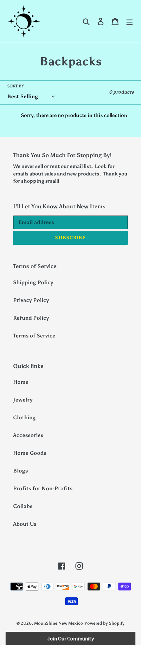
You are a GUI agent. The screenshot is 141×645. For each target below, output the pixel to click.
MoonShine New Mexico (58, 623)
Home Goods (29, 453)
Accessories (28, 435)
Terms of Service (34, 336)
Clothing (24, 417)
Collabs (22, 506)
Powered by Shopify (104, 623)
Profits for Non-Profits (42, 488)
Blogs (20, 471)
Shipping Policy (33, 282)
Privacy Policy (31, 300)
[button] (70, 638)
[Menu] (129, 21)
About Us (24, 524)
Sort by (15, 86)
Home (21, 382)
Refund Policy (31, 318)
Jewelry (22, 400)
